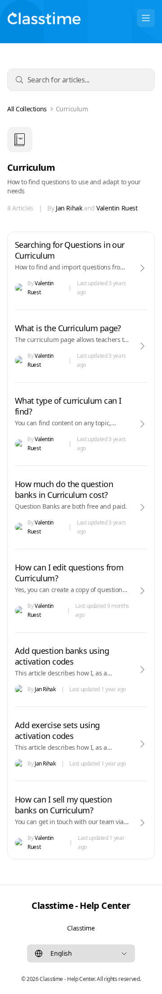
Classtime (80, 928)
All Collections (27, 109)
